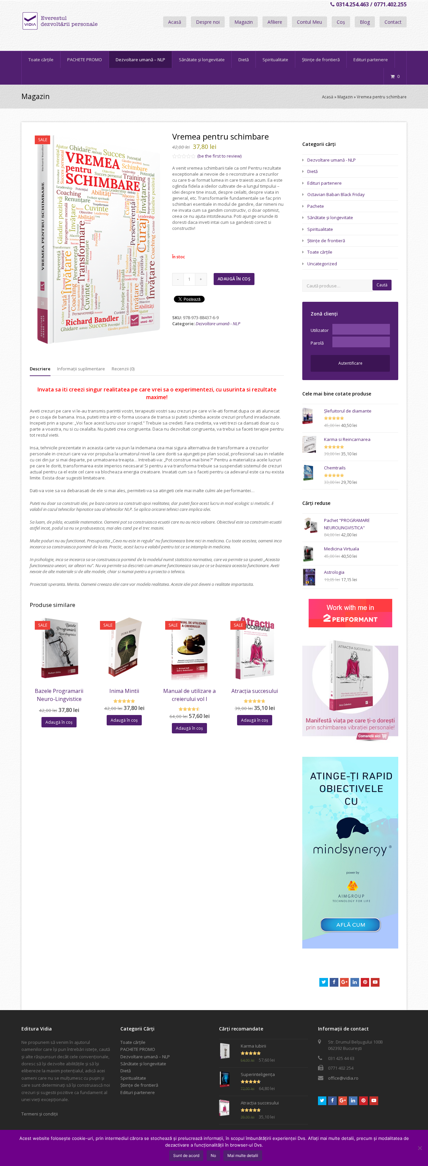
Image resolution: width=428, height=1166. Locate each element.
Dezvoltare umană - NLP (218, 324)
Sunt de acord (186, 1155)
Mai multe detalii (242, 1155)
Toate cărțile (319, 252)
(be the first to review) (219, 156)
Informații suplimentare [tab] (81, 369)
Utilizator (320, 330)
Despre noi (208, 22)
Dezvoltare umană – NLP (145, 1057)
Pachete (315, 206)
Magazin (243, 22)
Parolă (317, 343)
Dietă (312, 171)
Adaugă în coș (234, 279)
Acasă (174, 22)
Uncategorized (322, 264)
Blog (365, 22)
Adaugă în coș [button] (59, 722)
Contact (393, 22)
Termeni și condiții (39, 1114)
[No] (419, 1148)
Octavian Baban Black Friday (336, 194)
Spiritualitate (320, 229)
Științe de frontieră (326, 241)
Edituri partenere (324, 183)
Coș (341, 22)
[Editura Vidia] (74, 21)
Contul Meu (309, 22)
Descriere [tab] (40, 369)
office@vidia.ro (343, 1078)
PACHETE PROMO (137, 1049)
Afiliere (275, 22)
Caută (382, 285)
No (213, 1155)
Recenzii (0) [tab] (123, 369)
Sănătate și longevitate (330, 217)
